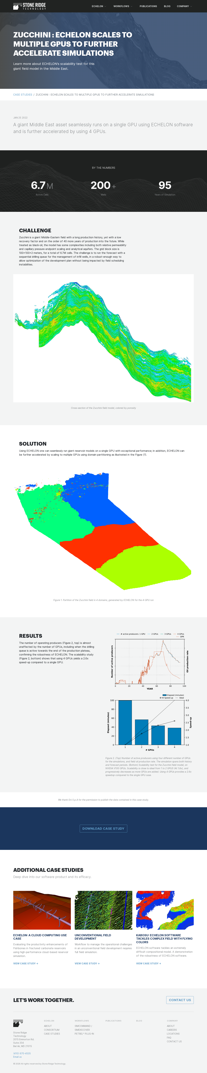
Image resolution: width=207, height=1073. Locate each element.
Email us (17, 1056)
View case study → (25, 963)
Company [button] (183, 6)
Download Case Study (103, 829)
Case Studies (22, 94)
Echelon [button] (97, 6)
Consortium (51, 1029)
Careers (172, 1029)
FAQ (169, 1037)
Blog (167, 6)
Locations (173, 1033)
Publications (148, 6)
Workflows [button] (121, 6)
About (48, 1026)
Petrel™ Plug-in (84, 1033)
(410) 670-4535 (22, 1053)
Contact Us (180, 1000)
